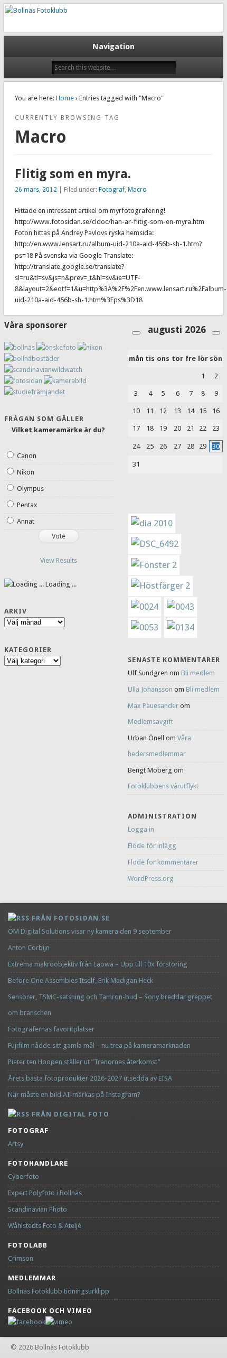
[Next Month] (216, 332)
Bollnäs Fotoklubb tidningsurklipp (58, 1291)
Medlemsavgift (150, 721)
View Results (58, 560)
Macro (137, 189)
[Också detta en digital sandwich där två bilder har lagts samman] (160, 585)
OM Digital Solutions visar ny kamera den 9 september (90, 931)
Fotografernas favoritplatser (51, 1029)
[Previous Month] (136, 332)
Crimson (20, 1258)
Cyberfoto (23, 1176)
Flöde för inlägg (152, 846)
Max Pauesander (153, 706)
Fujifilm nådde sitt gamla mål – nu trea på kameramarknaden (99, 1045)
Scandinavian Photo (37, 1209)
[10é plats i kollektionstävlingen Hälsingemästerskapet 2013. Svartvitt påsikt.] (180, 606)
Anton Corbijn (29, 948)
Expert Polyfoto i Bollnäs (45, 1193)
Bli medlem (198, 673)
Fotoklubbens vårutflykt (163, 786)
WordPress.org (151, 878)
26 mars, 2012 (36, 189)
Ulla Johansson (150, 689)
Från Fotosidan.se (71, 918)
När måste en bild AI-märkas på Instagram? (74, 1095)
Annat (25, 521)
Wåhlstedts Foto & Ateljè (44, 1226)
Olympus (30, 488)
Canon (26, 456)
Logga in (141, 829)
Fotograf (112, 189)
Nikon (25, 472)
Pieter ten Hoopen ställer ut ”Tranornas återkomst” (84, 1062)
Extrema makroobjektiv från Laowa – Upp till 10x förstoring (97, 964)
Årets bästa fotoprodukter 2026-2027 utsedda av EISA (90, 1078)
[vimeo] (58, 1322)
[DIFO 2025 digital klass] (180, 627)
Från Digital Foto (70, 1114)
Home (65, 98)
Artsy (15, 1144)
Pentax (27, 505)
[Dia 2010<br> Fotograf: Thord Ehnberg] (152, 523)
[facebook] (26, 1322)
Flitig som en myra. (73, 173)
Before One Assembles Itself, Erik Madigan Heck (80, 980)
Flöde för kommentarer (163, 862)
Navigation (113, 46)
